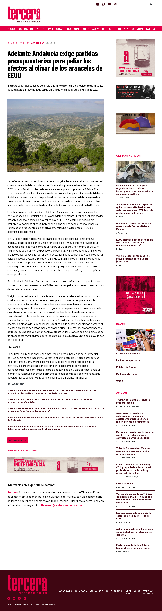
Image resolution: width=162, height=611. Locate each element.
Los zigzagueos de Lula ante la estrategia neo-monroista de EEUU (133, 515)
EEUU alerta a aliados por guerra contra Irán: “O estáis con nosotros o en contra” (134, 242)
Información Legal (133, 592)
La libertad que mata (128, 360)
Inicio (11, 28)
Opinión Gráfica (143, 28)
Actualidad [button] (27, 28)
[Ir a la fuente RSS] (115, 4)
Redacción (12, 43)
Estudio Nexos (47, 604)
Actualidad (37, 43)
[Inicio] (24, 14)
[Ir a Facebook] (97, 4)
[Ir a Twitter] (103, 4)
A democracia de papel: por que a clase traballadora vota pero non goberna (135, 532)
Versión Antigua (148, 592)
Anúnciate (96, 591)
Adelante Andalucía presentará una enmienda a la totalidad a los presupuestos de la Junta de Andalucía (55, 418)
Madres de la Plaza (126, 373)
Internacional (53, 28)
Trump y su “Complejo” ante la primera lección (133, 401)
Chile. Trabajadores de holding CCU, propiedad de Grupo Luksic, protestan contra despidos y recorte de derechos (134, 468)
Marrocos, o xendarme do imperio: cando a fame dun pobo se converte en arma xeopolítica (135, 435)
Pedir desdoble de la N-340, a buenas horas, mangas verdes (133, 546)
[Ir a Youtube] (109, 4)
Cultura (73, 28)
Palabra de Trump (126, 367)
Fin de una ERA (124, 483)
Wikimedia (24, 43)
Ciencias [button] (90, 28)
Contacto (65, 591)
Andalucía (13, 450)
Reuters (12, 492)
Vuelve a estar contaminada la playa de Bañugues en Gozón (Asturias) (133, 258)
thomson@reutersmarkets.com (61, 505)
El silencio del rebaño (128, 353)
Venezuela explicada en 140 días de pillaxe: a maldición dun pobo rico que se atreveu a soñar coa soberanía (134, 498)
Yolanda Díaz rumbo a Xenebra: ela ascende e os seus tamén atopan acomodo (133, 451)
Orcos (119, 380)
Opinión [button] (120, 28)
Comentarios (114, 591)
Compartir (19, 440)
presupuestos (29, 450)
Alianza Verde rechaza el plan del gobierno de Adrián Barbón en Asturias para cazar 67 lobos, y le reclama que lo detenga (134, 208)
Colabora (81, 591)
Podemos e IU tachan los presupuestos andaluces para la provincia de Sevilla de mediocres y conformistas (49, 400)
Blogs (106, 28)
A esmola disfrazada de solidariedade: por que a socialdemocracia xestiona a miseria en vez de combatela (132, 417)
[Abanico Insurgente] (135, 127)
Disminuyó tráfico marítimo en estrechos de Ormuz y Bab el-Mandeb (133, 226)
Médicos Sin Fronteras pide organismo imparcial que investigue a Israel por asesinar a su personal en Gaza (134, 189)
